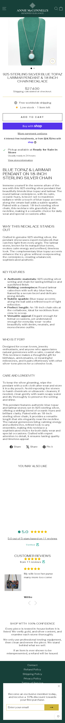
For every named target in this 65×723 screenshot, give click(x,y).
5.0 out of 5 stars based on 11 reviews (32, 538)
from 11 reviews (30, 561)
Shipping (18, 91)
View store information (20, 160)
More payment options (32, 133)
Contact (32, 665)
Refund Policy (32, 669)
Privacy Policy (32, 678)
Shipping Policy (32, 674)
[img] (32, 559)
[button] (30, 603)
